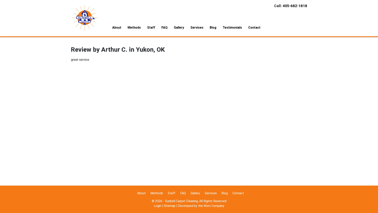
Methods (134, 27)
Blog (213, 27)
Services (196, 27)
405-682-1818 (295, 6)
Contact (254, 27)
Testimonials (232, 27)
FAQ (164, 27)
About (116, 27)
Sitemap (169, 206)
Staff (151, 27)
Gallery (179, 27)
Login (157, 206)
